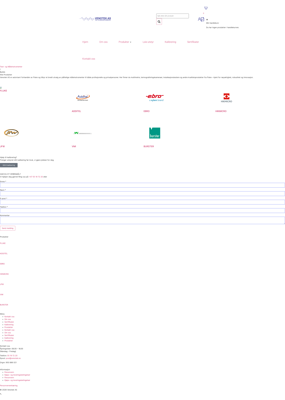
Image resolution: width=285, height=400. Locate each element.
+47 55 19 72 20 (36, 177)
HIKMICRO (4, 274)
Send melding (7, 228)
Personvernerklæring (8, 385)
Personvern (9, 372)
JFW (2, 284)
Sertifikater (9, 322)
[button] (125, 42)
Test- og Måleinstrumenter (11, 67)
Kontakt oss (9, 316)
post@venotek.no (13, 358)
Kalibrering (8, 324)
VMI (1, 294)
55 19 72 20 (12, 355)
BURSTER (4, 305)
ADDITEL (4, 253)
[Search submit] (159, 21)
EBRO (2, 264)
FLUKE (3, 243)
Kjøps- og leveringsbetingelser (17, 375)
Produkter (8, 327)
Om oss (7, 319)
